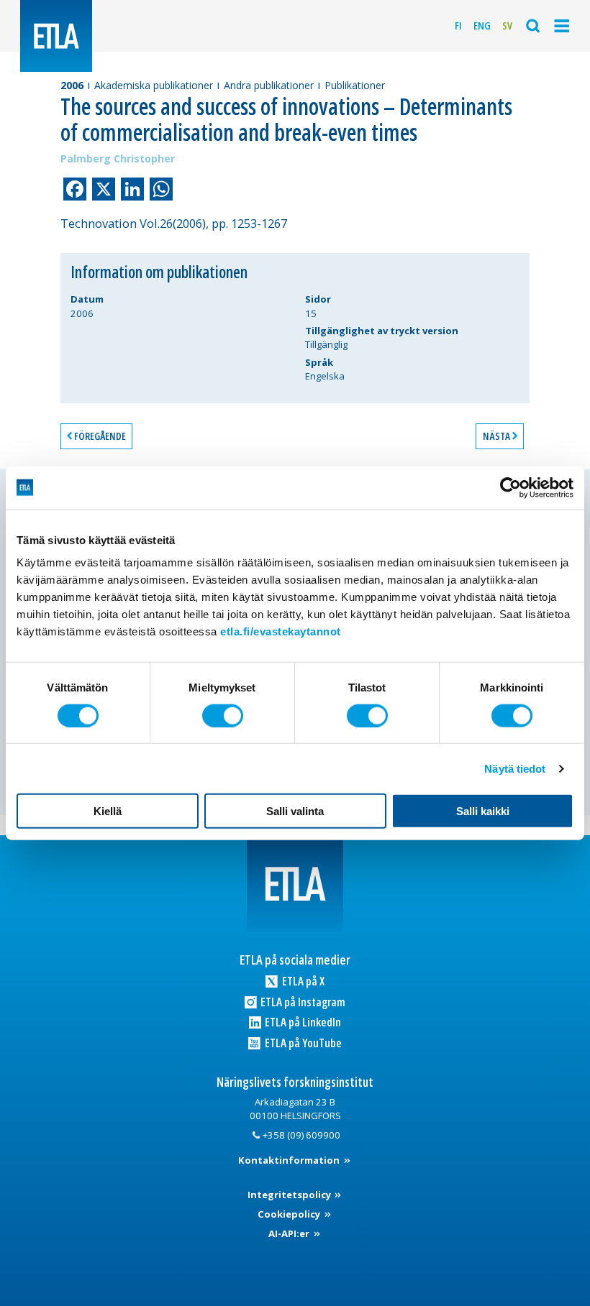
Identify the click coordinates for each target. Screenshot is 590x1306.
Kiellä (108, 811)
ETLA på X (302, 980)
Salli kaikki (482, 811)
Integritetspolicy (290, 1194)
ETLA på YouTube (302, 1042)
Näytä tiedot (514, 768)
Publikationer (354, 85)
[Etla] (56, 36)
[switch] (222, 715)
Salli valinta (295, 811)
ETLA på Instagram (301, 1001)
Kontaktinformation (290, 1160)
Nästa (496, 436)
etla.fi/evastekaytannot (280, 631)
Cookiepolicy (290, 1214)
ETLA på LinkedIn (302, 1021)
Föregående (100, 436)
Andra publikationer (269, 85)
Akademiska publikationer (153, 85)
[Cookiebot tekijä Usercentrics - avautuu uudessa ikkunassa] (510, 487)
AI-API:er (290, 1233)
